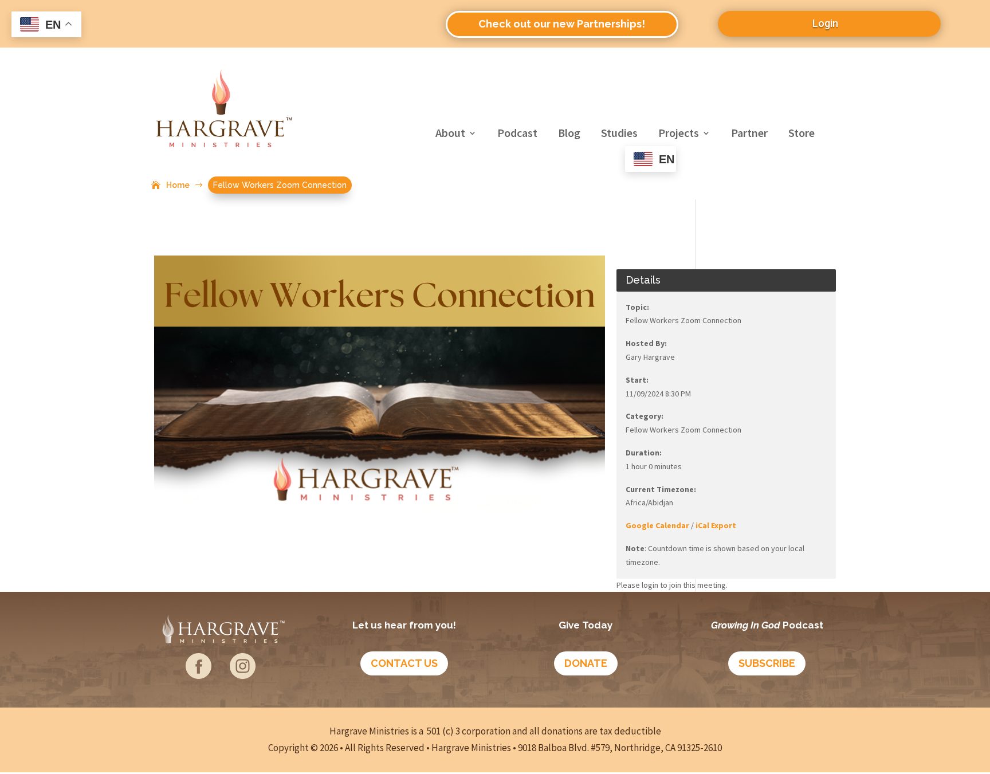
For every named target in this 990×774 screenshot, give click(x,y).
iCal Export (716, 525)
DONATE (585, 663)
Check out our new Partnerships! (561, 24)
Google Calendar (657, 525)
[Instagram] (243, 674)
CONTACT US (404, 663)
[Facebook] (198, 674)
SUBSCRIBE (766, 663)
